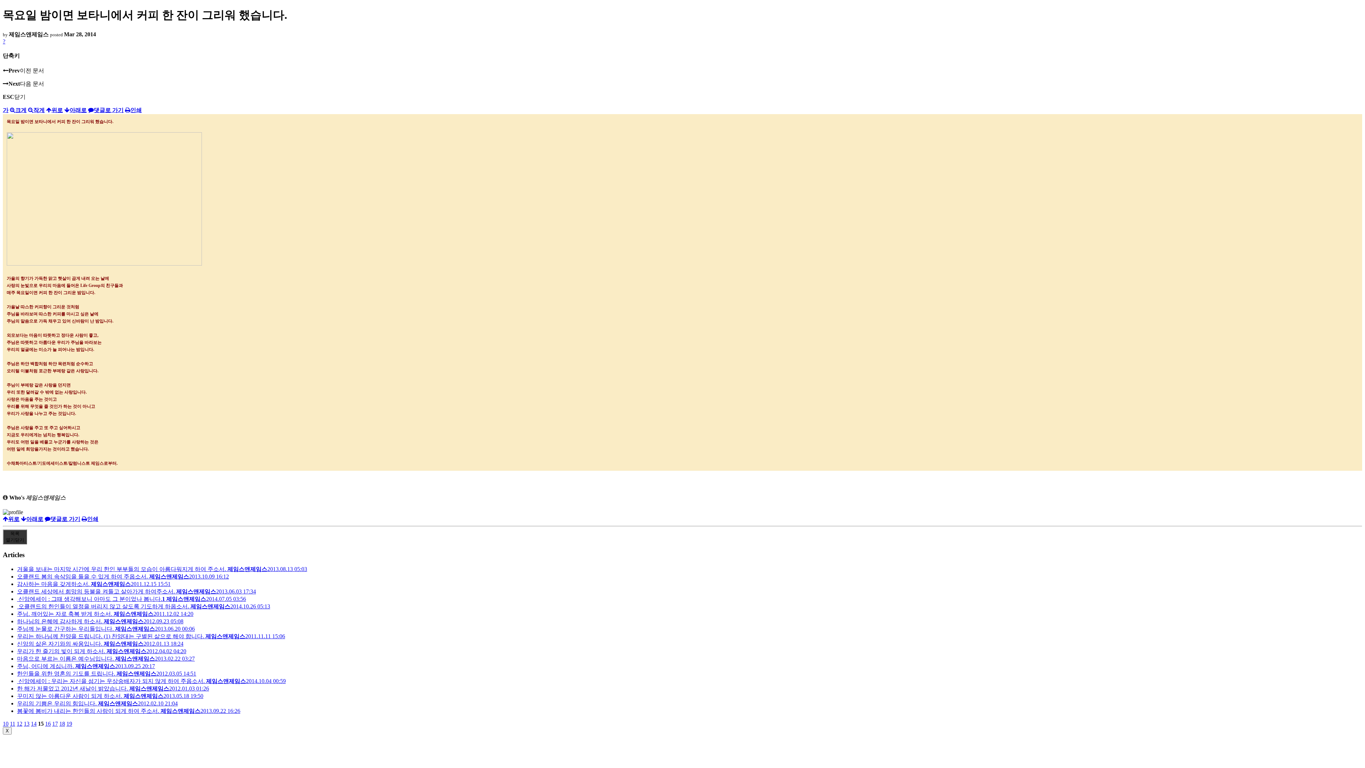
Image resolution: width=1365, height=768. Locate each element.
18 (62, 724)
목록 (15, 537)
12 (19, 724)
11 (12, 724)
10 (6, 724)
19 (69, 724)
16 (48, 724)
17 (55, 724)
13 (27, 724)
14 (34, 724)
